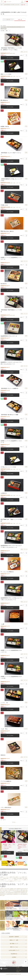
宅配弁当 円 (3, 128)
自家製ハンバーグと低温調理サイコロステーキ (11, 441)
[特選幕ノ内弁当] (14, 118)
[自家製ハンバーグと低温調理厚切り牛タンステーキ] (14, 642)
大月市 (5, 888)
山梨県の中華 (21, 878)
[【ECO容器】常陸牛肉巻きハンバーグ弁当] (14, 302)
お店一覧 (8, 19)
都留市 (6, 890)
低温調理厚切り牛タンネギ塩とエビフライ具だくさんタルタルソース (11, 598)
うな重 (2, 624)
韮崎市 (24, 890)
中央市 (3, 890)
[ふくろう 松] (14, 694)
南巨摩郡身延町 (10, 892)
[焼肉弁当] (14, 747)
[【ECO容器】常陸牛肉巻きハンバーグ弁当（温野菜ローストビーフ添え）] (14, 40)
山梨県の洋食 (16, 878)
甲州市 (25, 888)
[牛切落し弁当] (14, 197)
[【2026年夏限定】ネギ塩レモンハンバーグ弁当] (14, 171)
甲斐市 (8, 888)
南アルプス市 (11, 891)
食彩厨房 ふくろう (4, 102)
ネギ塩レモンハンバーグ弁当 (8, 467)
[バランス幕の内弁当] (14, 799)
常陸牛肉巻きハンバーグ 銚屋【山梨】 (8, 53)
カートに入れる (10, 57)
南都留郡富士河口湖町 (17, 894)
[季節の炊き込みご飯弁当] (14, 223)
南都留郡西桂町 (10, 894)
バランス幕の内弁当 (6, 807)
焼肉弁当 (3, 755)
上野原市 (2, 888)
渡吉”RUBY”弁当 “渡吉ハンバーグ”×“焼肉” (11, 520)
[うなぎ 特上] (14, 721)
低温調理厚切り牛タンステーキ (9, 336)
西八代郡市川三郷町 (18, 890)
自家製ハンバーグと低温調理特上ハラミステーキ (11, 258)
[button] (26, 54)
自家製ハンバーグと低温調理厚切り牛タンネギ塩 (11, 677)
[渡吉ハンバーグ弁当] (14, 66)
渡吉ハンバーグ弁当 (6, 74)
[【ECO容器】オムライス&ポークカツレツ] (14, 144)
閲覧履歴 (22, 2)
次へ (15, 822)
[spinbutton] (25, 55)
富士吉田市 (3, 891)
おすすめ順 (3, 26)
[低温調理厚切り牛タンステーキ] (14, 328)
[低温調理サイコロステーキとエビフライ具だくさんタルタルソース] (14, 354)
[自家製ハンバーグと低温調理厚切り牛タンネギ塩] (14, 668)
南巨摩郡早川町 (24, 891)
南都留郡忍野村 (17, 892)
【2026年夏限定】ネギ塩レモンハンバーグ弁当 (11, 179)
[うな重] (14, 616)
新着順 (10, 26)
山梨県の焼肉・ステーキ (8, 878)
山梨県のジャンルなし (4, 877)
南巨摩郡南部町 (17, 891)
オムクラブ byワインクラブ (6, 156)
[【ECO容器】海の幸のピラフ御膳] (14, 406)
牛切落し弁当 (4, 205)
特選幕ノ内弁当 (5, 126)
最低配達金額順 (15, 26)
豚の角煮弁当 (4, 100)
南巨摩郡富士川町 (3, 892)
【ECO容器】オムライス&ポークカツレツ (11, 153)
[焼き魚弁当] (14, 275)
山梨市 (3, 895)
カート (25, 2)
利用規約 (17, 971)
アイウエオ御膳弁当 (6, 781)
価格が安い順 (21, 26)
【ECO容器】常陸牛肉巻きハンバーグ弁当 (11, 310)
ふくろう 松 (4, 702)
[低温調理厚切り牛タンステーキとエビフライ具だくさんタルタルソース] (14, 537)
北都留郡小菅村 (13, 888)
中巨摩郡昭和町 (11, 890)
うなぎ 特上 (4, 729)
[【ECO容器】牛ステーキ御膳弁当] (14, 380)
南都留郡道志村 (24, 892)
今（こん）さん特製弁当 (7, 571)
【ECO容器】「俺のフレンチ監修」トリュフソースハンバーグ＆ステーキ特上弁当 (6, 846)
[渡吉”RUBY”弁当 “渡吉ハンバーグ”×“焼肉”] (14, 511)
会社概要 (17, 967)
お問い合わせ (18, 970)
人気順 (7, 26)
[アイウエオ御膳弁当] (14, 773)
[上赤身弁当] (14, 485)
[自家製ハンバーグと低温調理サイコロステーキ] (14, 432)
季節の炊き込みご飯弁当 (7, 231)
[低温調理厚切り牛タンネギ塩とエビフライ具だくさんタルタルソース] (14, 590)
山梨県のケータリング (18, 879)
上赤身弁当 (4, 493)
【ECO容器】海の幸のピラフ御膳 (9, 414)
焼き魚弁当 (4, 283)
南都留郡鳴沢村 (3, 894)
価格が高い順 (3, 28)
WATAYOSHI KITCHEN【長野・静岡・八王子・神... (11, 76)
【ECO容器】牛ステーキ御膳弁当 (9, 388)
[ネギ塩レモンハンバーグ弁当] (14, 459)
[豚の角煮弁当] (14, 92)
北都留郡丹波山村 (20, 888)
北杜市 (7, 891)
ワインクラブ (3, 390)
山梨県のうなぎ (18, 877)
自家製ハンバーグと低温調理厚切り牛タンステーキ (11, 651)
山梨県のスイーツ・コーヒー (15, 881)
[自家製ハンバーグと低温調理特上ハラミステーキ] (14, 249)
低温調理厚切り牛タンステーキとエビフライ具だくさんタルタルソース (11, 546)
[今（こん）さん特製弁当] (14, 563)
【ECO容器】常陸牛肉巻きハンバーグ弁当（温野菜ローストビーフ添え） (11, 48)
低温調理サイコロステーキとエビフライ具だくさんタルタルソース (11, 363)
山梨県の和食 (12, 877)
